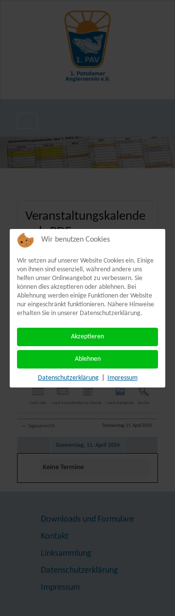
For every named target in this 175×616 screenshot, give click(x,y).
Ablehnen (88, 359)
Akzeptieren (87, 336)
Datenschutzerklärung (68, 378)
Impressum (122, 378)
